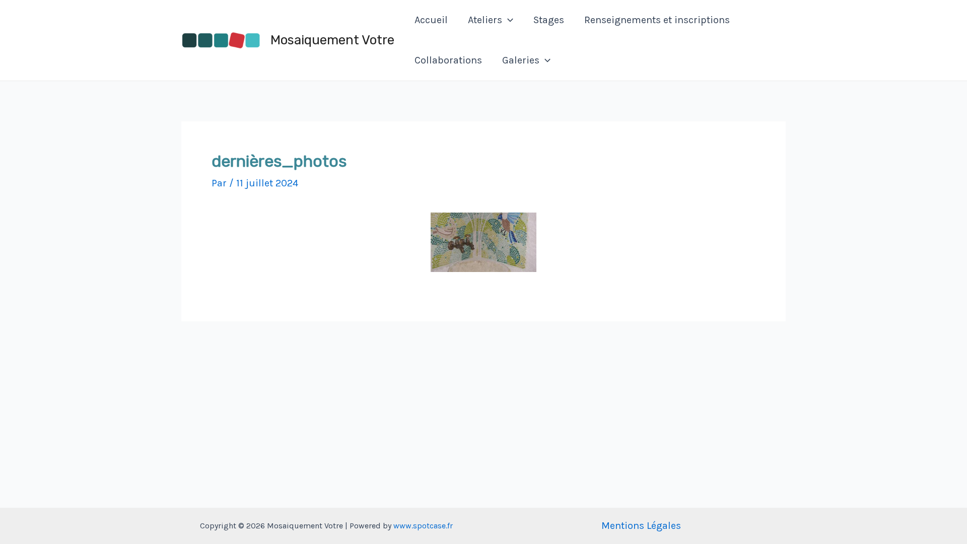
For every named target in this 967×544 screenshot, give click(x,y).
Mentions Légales (641, 525)
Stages (548, 20)
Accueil (431, 20)
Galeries (520, 60)
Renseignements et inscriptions (657, 20)
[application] (507, 20)
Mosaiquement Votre (332, 40)
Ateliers (485, 20)
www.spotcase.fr (423, 525)
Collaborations (448, 60)
